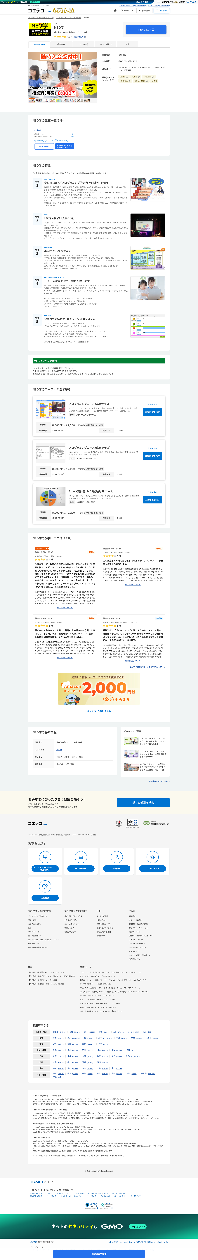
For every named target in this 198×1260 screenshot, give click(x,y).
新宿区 (138, 1038)
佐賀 (69, 1073)
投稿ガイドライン (135, 932)
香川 (69, 1062)
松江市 (75, 1068)
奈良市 (119, 1056)
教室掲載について (103, 924)
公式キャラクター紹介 (137, 943)
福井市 (104, 1050)
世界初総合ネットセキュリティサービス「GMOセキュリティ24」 (50, 1193)
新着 (30, 928)
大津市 (60, 1056)
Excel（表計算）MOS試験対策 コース (91, 491)
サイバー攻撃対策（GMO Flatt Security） (98, 1196)
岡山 (84, 1068)
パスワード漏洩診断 (79, 1193)
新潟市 (60, 1050)
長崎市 (90, 1073)
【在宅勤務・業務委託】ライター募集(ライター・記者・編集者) (51, 976)
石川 (84, 1050)
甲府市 (119, 1050)
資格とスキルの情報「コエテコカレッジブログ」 (98, 999)
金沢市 (90, 1050)
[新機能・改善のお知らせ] (115, 10)
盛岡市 (91, 1032)
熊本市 (104, 1073)
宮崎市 (134, 1073)
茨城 (55, 1038)
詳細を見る (152, 404)
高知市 (104, 1062)
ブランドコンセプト (136, 939)
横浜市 (155, 1038)
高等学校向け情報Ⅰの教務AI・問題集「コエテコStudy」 (100, 1003)
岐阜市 (60, 1044)
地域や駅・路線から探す (73, 916)
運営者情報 (101, 935)
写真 (127, 44)
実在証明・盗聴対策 (36, 1196)
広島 (99, 1068)
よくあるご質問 (102, 916)
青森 (71, 1032)
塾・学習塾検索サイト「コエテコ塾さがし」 (96, 984)
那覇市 (60, 1077)
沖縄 (55, 1077)
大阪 (84, 1056)
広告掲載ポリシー (135, 959)
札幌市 (62, 1032)
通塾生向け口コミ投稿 (158, 781)
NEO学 (59, 749)
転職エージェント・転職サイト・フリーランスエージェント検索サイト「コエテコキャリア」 (114, 980)
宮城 (101, 1032)
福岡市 (60, 1073)
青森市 (77, 1032)
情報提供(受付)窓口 (104, 932)
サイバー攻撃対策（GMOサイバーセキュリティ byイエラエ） (63, 1196)
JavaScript (149, 76)
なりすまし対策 (118, 1196)
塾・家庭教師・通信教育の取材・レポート (43, 939)
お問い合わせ (101, 920)
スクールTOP (39, 44)
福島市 (150, 1032)
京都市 (75, 1056)
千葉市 (124, 1038)
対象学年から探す (70, 920)
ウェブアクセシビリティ (138, 947)
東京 (133, 1038)
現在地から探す (70, 932)
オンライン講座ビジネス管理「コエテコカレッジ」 (98, 995)
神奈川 (148, 1038)
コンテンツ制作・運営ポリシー (140, 955)
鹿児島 (144, 1073)
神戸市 (104, 1056)
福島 (145, 1032)
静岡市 (75, 1044)
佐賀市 (75, 1073)
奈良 (113, 1056)
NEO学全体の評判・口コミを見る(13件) (146, 667)
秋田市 (121, 1032)
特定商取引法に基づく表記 (138, 924)
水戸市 (60, 1038)
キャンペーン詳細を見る (99, 711)
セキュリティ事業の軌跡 (133, 1196)
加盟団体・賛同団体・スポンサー (141, 935)
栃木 (69, 1038)
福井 (99, 1050)
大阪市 (90, 1056)
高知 (99, 1062)
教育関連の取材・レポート (38, 947)
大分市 (119, 1073)
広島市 (104, 1068)
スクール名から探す (71, 924)
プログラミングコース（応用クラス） (90, 448)
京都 (69, 1056)
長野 (128, 1050)
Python (135, 76)
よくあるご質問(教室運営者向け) (159, 5)
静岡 (69, 1044)
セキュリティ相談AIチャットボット (114, 1193)
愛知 (84, 1044)
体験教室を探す (144, 29)
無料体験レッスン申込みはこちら (63, 146)
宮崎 (128, 1073)
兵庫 (99, 1056)
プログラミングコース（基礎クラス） (90, 404)
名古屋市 (91, 1044)
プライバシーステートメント (139, 928)
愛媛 (84, 1062)
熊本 (99, 1073)
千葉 (118, 1038)
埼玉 (100, 1038)
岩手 (86, 1032)
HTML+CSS (125, 80)
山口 (113, 1068)
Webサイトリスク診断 (94, 1193)
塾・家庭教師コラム (35, 935)
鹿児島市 (151, 1073)
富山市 (75, 1050)
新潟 (55, 1050)
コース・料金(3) (105, 44)
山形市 (135, 1032)
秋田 (115, 1032)
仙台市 (106, 1032)
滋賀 (55, 1056)
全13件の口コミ (79, 37)
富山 (69, 1050)
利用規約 (132, 916)
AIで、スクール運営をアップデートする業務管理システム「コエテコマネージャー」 (110, 988)
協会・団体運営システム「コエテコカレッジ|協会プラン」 (101, 1011)
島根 (69, 1068)
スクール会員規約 (135, 920)
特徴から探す (69, 928)
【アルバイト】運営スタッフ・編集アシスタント (46, 972)
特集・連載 (32, 920)
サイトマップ (134, 951)
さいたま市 (108, 1038)
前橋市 (91, 1038)
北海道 (55, 1032)
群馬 (86, 1038)
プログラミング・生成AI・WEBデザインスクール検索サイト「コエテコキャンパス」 (110, 972)
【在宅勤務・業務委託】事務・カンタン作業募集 (46, 984)
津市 (105, 1044)
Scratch (124, 76)
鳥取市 (60, 1068)
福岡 (55, 1073)
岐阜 (55, 1044)
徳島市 (60, 1062)
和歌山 (129, 1056)
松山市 (90, 1062)
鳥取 (55, 1068)
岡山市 (90, 1068)
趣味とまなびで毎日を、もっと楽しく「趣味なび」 (98, 1007)
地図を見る (45, 146)
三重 (100, 1044)
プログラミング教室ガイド (38, 916)
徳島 (55, 1062)
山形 (130, 1032)
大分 (113, 1073)
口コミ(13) (83, 44)
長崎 (84, 1073)
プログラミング (34, 932)
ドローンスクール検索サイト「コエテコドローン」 (98, 976)
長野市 (134, 1050)
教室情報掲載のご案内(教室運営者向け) (132, 5)
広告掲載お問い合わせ (105, 928)
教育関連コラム (34, 943)
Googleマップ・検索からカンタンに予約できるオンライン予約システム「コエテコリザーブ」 (114, 992)
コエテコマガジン (34, 924)
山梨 (113, 1050)
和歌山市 (136, 1056)
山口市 (119, 1068)
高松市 (75, 1062)
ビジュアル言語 (141, 80)
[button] (92, 74)
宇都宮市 (76, 1038)
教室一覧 (61, 44)
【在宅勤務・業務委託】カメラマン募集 (42, 980)
